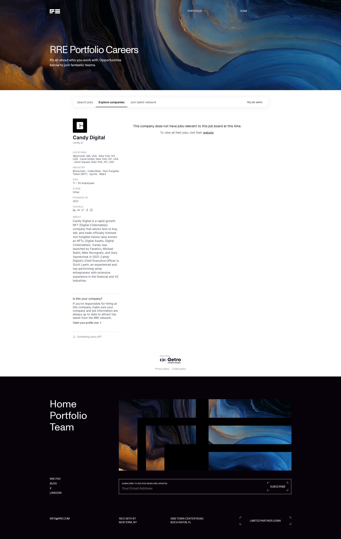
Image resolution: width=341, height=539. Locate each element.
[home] (67, 11)
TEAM (243, 11)
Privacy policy (162, 368)
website (208, 132)
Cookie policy (179, 368)
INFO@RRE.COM (60, 518)
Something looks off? (89, 336)
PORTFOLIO (195, 11)
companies (112, 102)
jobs (85, 102)
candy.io (78, 142)
